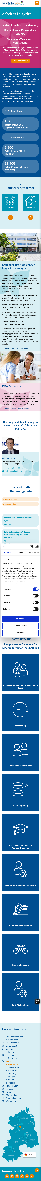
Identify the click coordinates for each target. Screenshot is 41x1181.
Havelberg (10, 1055)
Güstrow (9, 1049)
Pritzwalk (10, 1092)
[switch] (36, 595)
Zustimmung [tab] (7, 552)
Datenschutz (18, 1171)
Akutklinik (10, 208)
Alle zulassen (20, 619)
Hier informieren (20, 61)
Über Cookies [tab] (33, 552)
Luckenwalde (12, 1067)
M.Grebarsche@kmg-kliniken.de (17, 471)
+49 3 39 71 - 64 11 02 (13, 468)
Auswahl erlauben (20, 626)
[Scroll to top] (37, 1176)
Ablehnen (20, 633)
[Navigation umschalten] (37, 3)
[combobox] (20, 504)
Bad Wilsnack (12, 1043)
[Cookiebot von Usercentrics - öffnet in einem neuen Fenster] (29, 546)
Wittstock (10, 1101)
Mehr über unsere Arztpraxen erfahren (16, 408)
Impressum (7, 1171)
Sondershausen (13, 1098)
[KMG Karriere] (13, 3)
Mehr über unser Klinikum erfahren (15, 348)
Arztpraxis (31, 208)
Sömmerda (11, 1095)
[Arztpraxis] (30, 217)
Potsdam (10, 1089)
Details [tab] (20, 552)
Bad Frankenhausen (14, 1036)
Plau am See (11, 1086)
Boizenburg (11, 1046)
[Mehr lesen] (10, 217)
